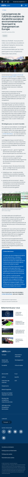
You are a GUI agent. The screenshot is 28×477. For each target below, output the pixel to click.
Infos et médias (19, 365)
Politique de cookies (7, 454)
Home (5, 5)
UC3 (16, 380)
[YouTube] (4, 439)
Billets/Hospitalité (6, 389)
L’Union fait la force (8, 134)
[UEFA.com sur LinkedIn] (21, 433)
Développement (19, 360)
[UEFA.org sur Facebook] (9, 433)
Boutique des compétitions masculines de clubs (7, 400)
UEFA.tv (4, 377)
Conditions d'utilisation (8, 447)
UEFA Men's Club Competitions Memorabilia (6, 407)
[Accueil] (6, 351)
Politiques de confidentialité (9, 450)
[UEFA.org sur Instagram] (15, 433)
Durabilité (5, 35)
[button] (25, 5)
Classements (5, 386)
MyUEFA (17, 377)
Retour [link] (4, 10)
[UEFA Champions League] (2, 1)
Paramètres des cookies (8, 457)
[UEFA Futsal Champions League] (5, 1)
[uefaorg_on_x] (4, 433)
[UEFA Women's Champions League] (8, 1)
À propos (4, 354)
